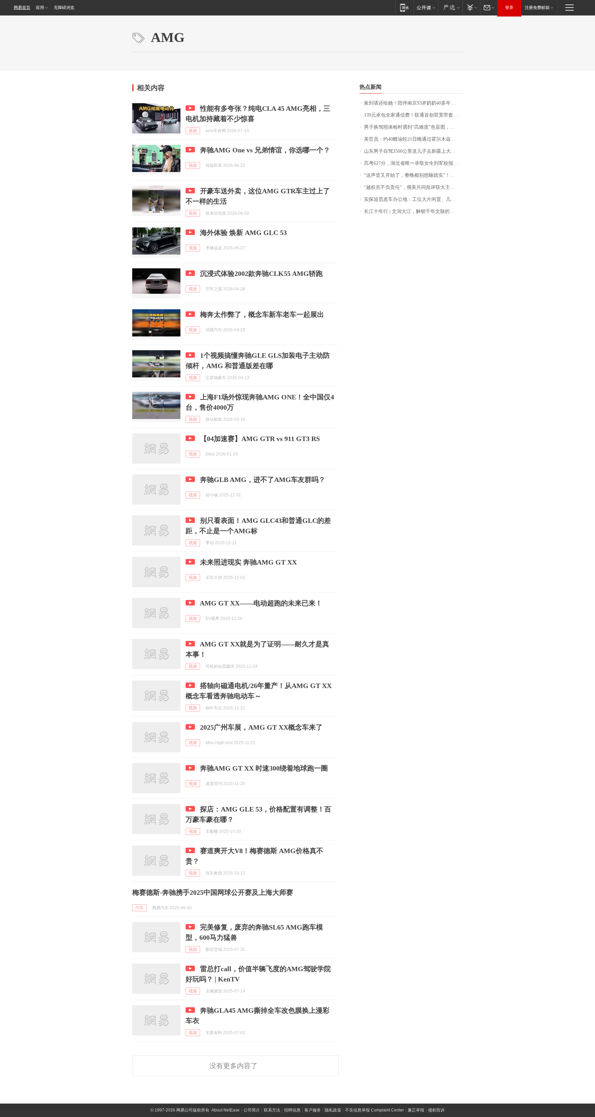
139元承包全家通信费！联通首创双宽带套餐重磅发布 (413, 115)
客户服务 (312, 1110)
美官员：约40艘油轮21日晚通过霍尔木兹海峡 (412, 139)
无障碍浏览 (64, 7)
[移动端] (404, 7)
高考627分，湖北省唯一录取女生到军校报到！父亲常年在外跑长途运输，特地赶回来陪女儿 (413, 163)
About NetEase (225, 1110)
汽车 (139, 907)
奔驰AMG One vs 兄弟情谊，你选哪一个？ (265, 150)
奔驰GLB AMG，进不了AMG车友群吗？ (262, 479)
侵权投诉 (436, 1110)
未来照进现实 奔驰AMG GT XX (248, 562)
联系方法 (272, 1110)
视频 (193, 130)
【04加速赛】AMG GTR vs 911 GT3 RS (260, 438)
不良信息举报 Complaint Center (374, 1110)
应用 (40, 7)
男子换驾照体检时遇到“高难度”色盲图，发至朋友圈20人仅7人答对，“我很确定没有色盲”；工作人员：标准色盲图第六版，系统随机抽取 (413, 127)
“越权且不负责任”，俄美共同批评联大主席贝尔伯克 (413, 187)
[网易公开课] (426, 7)
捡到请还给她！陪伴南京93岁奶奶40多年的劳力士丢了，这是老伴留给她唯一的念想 (413, 103)
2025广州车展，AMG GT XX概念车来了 (261, 727)
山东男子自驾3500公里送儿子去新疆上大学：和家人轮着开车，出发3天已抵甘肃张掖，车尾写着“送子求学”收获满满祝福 (413, 151)
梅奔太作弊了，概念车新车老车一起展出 (262, 314)
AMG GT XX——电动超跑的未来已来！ (261, 603)
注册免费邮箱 (537, 7)
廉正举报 (416, 1110)
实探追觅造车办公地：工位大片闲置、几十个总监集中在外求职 (413, 199)
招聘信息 (292, 1110)
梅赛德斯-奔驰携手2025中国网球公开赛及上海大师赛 (212, 892)
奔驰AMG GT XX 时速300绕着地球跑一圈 (264, 768)
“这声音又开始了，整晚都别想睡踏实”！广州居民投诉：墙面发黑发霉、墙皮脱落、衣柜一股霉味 (413, 175)
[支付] (471, 7)
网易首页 (22, 7)
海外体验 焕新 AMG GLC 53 (243, 232)
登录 (509, 7)
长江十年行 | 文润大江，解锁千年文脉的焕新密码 (413, 211)
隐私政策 (333, 1110)
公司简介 (251, 1110)
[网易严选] (450, 7)
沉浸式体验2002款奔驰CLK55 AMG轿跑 (261, 273)
